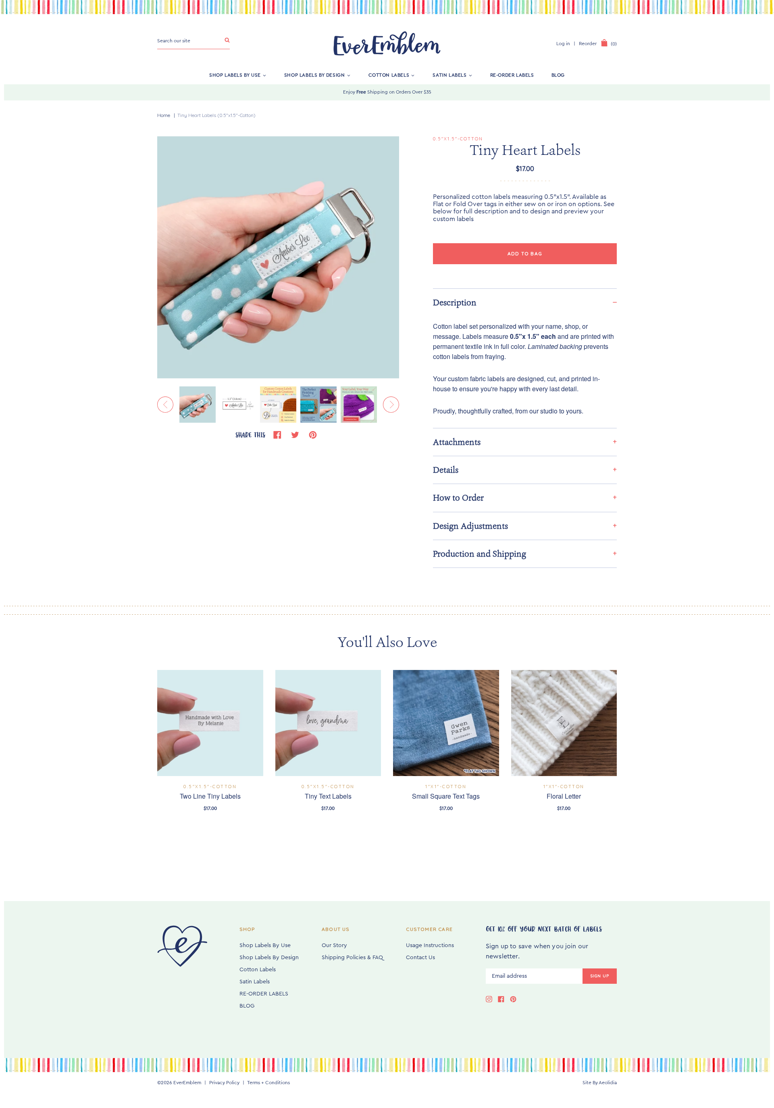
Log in (563, 43)
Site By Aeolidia (600, 1082)
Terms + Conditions (268, 1082)
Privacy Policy (224, 1082)
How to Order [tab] (458, 497)
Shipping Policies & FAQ (352, 957)
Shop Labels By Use (235, 75)
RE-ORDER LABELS (512, 75)
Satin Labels (449, 75)
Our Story (334, 945)
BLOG (558, 75)
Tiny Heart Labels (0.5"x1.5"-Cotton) (216, 115)
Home (163, 115)
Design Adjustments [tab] (470, 526)
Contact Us (420, 957)
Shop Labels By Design (314, 75)
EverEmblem (187, 1082)
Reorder (588, 43)
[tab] (525, 302)
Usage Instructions (430, 945)
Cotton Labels (389, 75)
